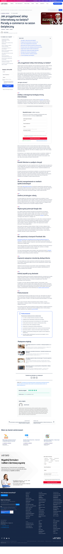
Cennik (33, 3)
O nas (47, 3)
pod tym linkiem (35, 309)
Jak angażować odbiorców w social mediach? (6, 48)
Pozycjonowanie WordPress (57, 500)
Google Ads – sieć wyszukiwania (31, 505)
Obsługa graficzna (41, 509)
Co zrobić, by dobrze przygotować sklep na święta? (7, 64)
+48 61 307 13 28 (5, 525)
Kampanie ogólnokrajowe (41, 497)
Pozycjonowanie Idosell (57, 499)
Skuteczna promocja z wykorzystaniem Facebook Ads (7, 56)
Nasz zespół (55, 522)
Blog (39, 521)
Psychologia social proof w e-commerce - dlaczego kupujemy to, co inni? (38, 345)
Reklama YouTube (28, 498)
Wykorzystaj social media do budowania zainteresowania (31, 45)
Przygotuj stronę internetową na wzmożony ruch (29, 42)
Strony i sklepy (26, 3)
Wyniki (37, 3)
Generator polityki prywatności (41, 531)
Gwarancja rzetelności (56, 528)
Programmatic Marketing (42, 493)
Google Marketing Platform (30, 513)
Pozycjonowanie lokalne (57, 495)
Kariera (54, 531)
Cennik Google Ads (29, 526)
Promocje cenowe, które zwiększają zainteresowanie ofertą (31, 47)
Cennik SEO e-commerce (30, 524)
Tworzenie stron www (42, 500)
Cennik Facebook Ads (29, 527)
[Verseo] (4, 4)
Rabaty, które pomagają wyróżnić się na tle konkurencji (7, 51)
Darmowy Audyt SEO (42, 533)
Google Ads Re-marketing (30, 499)
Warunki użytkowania (41, 541)
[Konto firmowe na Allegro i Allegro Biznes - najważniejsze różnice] (47, 436)
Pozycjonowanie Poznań (57, 511)
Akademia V (42, 3)
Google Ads (27, 493)
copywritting (19, 542)
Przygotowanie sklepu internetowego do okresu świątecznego (6, 40)
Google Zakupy (28, 501)
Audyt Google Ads (41, 512)
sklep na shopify (31, 383)
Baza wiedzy (41, 529)
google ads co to (22, 385)
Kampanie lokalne (41, 495)
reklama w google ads (24, 542)
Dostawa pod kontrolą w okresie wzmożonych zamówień (7, 61)
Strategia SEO (55, 512)
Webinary (40, 523)
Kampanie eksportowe (42, 499)
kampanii (42, 215)
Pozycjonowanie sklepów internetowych (57, 507)
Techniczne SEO (55, 514)
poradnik (7, 29)
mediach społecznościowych (43, 287)
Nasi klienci (55, 525)
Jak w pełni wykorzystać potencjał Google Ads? (7, 54)
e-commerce (3, 29)
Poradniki (40, 524)
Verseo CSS (28, 502)
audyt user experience (14, 542)
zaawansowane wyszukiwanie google (42, 382)
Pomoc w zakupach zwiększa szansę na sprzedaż (6, 46)
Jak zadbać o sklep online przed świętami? (28, 40)
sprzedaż (11, 29)
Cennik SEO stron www (29, 523)
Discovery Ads (28, 510)
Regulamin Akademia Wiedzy (57, 541)
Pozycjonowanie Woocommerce (55, 497)
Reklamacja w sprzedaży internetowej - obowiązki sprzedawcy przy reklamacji (38, 352)
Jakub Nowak (6, 32)
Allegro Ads (27, 518)
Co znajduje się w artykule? (6, 36)
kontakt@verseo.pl (5, 527)
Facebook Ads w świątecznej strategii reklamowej (29, 50)
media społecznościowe (26, 186)
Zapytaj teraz (4, 495)
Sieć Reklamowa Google (29, 504)
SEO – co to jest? (56, 515)
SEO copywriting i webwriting (56, 509)
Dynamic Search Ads (29, 507)
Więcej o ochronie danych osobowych (8, 89)
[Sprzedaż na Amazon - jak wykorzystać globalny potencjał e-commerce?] (26, 436)
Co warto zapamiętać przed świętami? (27, 55)
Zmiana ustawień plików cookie (31, 541)
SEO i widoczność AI (19, 3)
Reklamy (12, 3)
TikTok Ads (27, 496)
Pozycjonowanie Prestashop (57, 502)
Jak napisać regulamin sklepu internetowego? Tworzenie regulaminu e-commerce (38, 359)
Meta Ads (27, 495)
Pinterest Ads (28, 516)
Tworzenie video (41, 511)
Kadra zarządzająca (56, 520)
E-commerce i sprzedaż (5, 13)
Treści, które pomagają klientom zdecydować (29, 43)
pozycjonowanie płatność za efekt (39, 383)
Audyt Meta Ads (41, 514)
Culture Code (55, 533)
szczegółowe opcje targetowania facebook (29, 382)
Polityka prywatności (48, 541)
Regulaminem (2, 508)
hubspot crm (8, 542)
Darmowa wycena (57, 3)
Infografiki (40, 526)
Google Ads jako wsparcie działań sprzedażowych (30, 48)
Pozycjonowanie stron (56, 493)
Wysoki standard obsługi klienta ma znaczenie (7, 59)
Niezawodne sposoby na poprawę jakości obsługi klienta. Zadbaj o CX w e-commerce (38, 366)
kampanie (42, 99)
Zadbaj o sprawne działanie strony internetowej (7, 43)
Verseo (16, 541)
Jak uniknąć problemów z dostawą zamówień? (29, 53)
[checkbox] (52, 460)
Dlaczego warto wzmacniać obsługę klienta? (29, 52)
